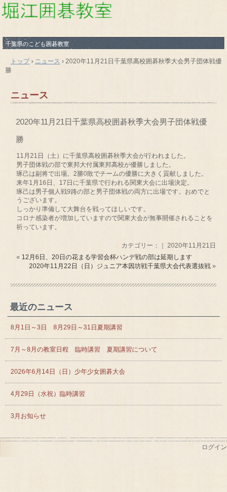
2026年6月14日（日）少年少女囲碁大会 (71, 371)
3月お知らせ (28, 416)
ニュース (30, 95)
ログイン (214, 447)
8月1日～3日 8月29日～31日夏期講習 (66, 327)
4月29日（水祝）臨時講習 (48, 394)
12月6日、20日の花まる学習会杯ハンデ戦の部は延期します (107, 257)
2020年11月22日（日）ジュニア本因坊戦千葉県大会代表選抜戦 (120, 266)
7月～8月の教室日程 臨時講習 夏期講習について (84, 349)
